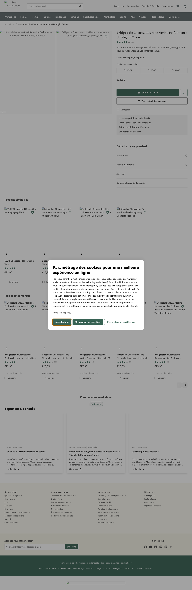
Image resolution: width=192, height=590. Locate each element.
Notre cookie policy (62, 312)
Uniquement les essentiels (87, 322)
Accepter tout (62, 322)
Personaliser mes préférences (121, 322)
